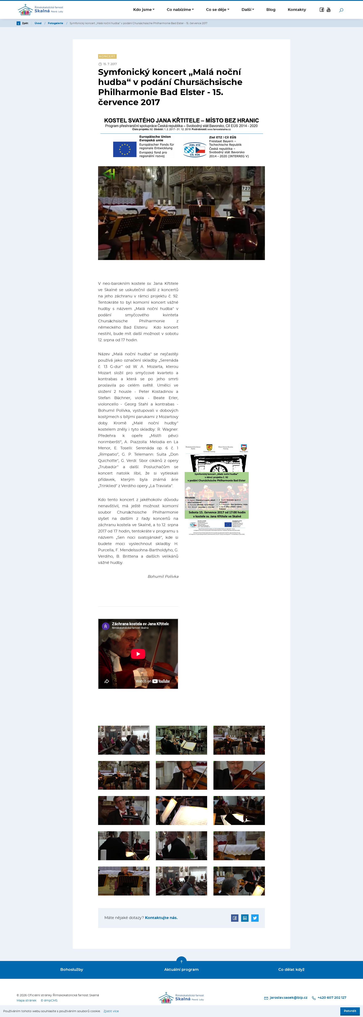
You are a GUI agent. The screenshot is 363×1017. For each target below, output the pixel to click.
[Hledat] (341, 10)
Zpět (24, 23)
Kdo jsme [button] (142, 10)
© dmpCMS (49, 1000)
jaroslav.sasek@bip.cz (288, 997)
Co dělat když (291, 970)
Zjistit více (111, 1011)
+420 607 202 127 (331, 997)
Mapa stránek (26, 1000)
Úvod (38, 23)
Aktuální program (181, 970)
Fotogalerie (56, 23)
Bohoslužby (71, 970)
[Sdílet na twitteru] (255, 918)
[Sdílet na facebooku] (234, 918)
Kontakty (297, 10)
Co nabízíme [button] (179, 10)
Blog (271, 10)
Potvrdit (350, 1011)
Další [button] (246, 10)
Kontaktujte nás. (161, 918)
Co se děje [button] (216, 10)
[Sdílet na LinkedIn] (245, 918)
